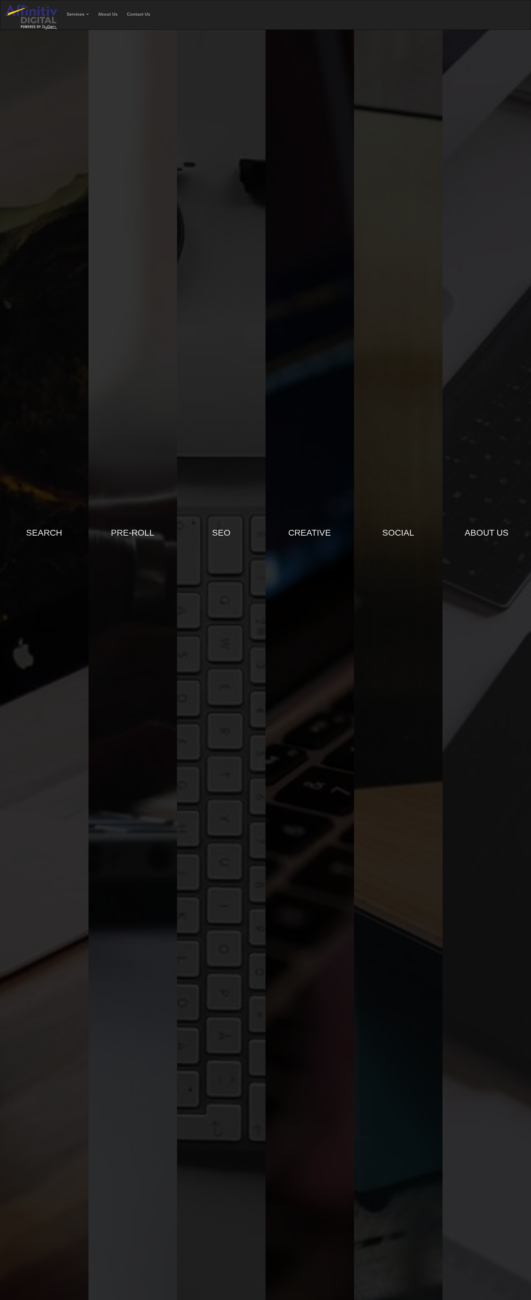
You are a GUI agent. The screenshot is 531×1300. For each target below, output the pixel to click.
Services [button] (76, 14)
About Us (108, 14)
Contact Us (138, 14)
